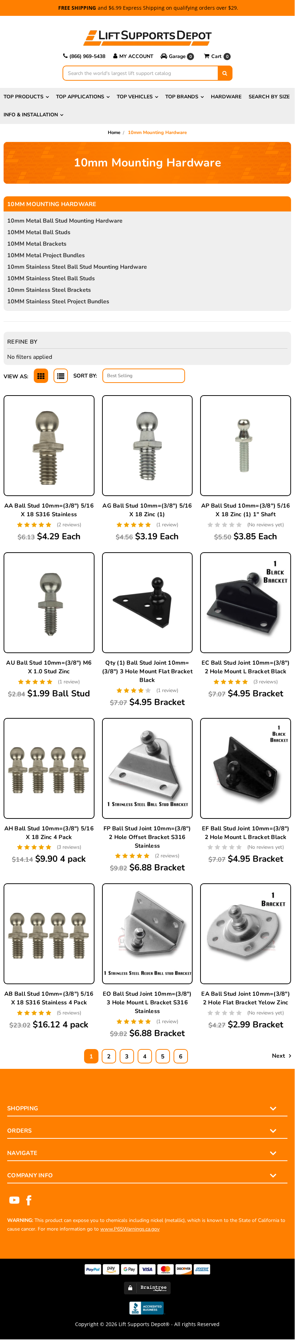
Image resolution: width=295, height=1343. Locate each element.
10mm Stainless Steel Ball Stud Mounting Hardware (77, 267)
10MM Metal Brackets (36, 244)
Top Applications (80, 96)
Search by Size (269, 96)
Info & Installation (31, 114)
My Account (136, 56)
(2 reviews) (69, 524)
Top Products (23, 96)
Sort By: (85, 375)
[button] (178, 56)
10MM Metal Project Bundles (46, 255)
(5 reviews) (69, 1012)
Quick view (49, 430)
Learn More (49, 447)
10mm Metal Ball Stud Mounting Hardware (65, 221)
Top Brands (181, 96)
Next (279, 1056)
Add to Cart (49, 464)
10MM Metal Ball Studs (38, 232)
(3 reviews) (265, 681)
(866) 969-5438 (87, 56)
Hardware (226, 96)
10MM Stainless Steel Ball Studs (51, 278)
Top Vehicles (135, 96)
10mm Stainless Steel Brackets (49, 290)
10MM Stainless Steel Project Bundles (58, 301)
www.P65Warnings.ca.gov (130, 1229)
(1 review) (167, 524)
